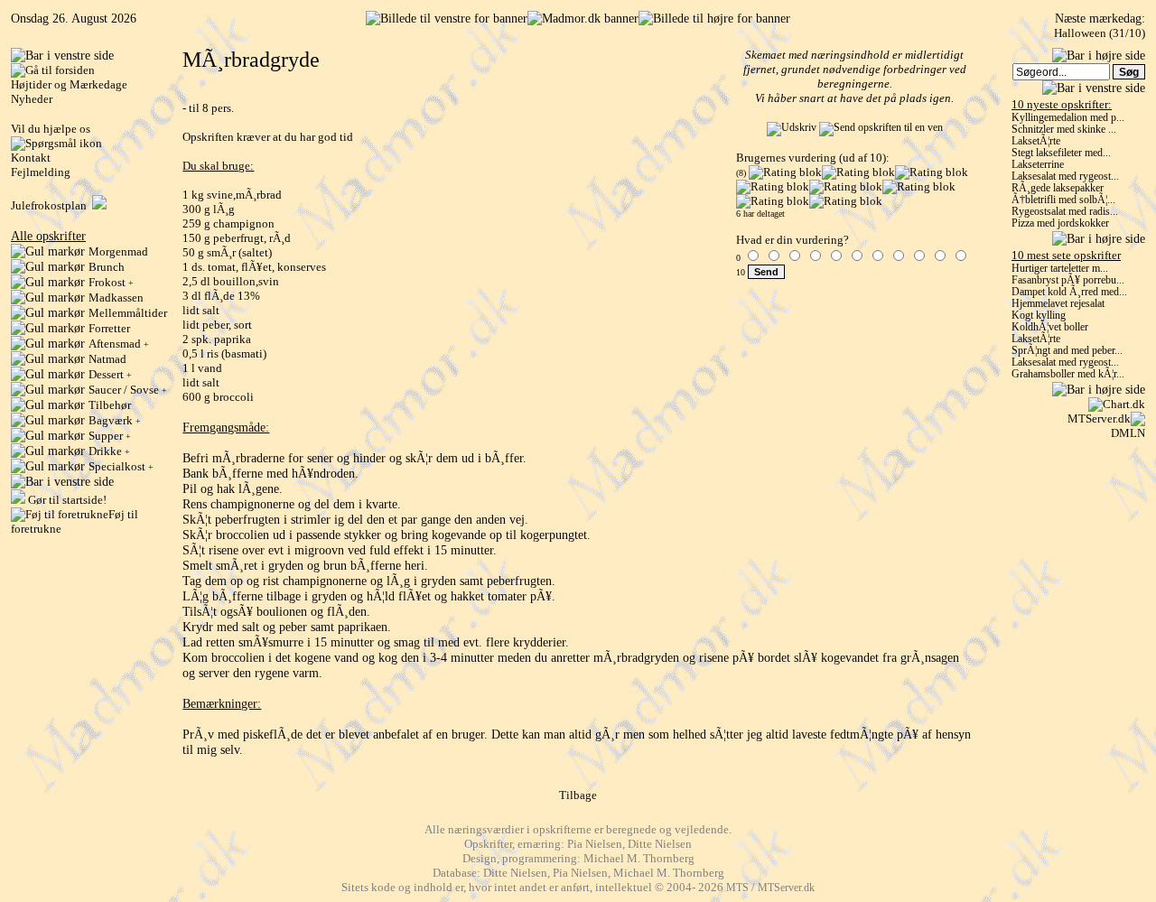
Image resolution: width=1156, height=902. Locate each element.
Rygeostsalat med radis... (1065, 212)
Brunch (107, 267)
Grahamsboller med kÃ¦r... (1068, 374)
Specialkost (121, 466)
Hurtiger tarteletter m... (1060, 268)
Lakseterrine (1038, 165)
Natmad (107, 359)
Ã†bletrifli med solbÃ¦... (1063, 200)
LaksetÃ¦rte (1036, 141)
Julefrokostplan (51, 205)
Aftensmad (119, 343)
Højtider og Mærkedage (69, 84)
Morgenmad (118, 251)
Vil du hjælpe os (50, 128)
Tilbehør (110, 405)
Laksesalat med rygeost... (1065, 176)
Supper (110, 435)
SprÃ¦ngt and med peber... (1067, 351)
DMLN (1128, 433)
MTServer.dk (1099, 418)
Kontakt (31, 157)
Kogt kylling (1039, 315)
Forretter (109, 328)
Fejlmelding (40, 172)
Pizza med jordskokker (1060, 223)
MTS (737, 888)
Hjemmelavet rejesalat (1058, 304)
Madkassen (116, 297)
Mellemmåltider (128, 313)
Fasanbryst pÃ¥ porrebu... (1068, 280)
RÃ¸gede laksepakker (1058, 188)
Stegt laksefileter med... (1061, 153)
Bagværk (115, 420)
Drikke (109, 451)
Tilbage (578, 795)
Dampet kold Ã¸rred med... (1069, 292)
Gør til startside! (66, 500)
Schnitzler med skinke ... (1064, 129)
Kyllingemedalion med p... (1068, 118)
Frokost (111, 282)
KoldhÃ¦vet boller (1050, 327)
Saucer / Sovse (128, 389)
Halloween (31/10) (1099, 33)
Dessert (110, 374)
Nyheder (31, 99)
